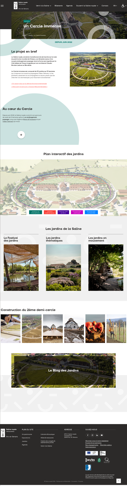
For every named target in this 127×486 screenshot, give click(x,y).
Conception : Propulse (77, 481)
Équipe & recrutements (93, 443)
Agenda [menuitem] (69, 6)
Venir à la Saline (46, 446)
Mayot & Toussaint (29, 119)
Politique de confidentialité (63, 481)
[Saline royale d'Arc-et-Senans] (21, 6)
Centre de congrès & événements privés (48, 441)
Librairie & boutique (47, 434)
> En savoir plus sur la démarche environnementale (29, 84)
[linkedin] (97, 435)
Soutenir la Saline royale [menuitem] (86, 6)
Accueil (24, 35)
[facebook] (88, 435)
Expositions (26, 438)
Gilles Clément (8, 121)
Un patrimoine (27, 434)
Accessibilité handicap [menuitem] (124, 5)
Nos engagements (91, 445)
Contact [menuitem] (105, 6)
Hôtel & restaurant (47, 438)
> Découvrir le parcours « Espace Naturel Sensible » (29, 87)
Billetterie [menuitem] (59, 6)
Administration (90, 447)
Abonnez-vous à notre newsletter (96, 441)
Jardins (24, 441)
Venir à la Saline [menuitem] (42, 6)
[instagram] (92, 435)
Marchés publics (106, 445)
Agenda (24, 445)
